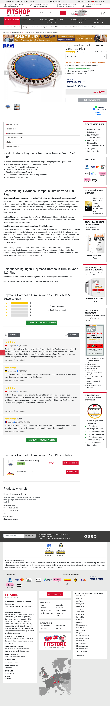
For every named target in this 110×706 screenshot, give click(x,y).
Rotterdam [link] (25, 651)
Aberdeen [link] (8, 639)
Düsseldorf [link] (22, 619)
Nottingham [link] (9, 643)
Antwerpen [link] (8, 662)
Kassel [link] (29, 624)
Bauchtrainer (80, 641)
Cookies (44, 608)
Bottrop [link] (12, 617)
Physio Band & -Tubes (25, 472)
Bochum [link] (31, 614)
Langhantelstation (82, 636)
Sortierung (14, 335)
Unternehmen (10, 1)
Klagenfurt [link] (19, 607)
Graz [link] (6, 607)
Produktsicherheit (13, 147)
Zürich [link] (23, 657)
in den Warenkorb (92, 100)
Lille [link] (6, 668)
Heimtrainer (80, 628)
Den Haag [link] (25, 649)
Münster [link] (15, 628)
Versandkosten (46, 610)
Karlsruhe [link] (23, 624)
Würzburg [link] (16, 633)
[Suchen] (63, 13)
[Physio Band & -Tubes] (10, 472)
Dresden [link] (15, 619)
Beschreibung (12, 129)
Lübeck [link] (22, 626)
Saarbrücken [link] (15, 631)
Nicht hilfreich (20, 360)
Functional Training (82, 638)
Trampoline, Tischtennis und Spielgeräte (51, 21)
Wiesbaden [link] (8, 633)
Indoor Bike (80, 617)
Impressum (18, 1)
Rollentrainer (80, 630)
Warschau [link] (8, 679)
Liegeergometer (81, 625)
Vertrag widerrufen (55, 594)
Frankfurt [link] (13, 621)
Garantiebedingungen (15, 133)
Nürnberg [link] (21, 628)
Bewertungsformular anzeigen (42, 322)
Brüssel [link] (15, 662)
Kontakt (32, 1)
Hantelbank (80, 614)
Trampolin (79, 609)
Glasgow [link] (15, 641)
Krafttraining (28, 20)
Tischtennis (80, 612)
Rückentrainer (81, 643)
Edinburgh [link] (8, 641)
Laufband (79, 601)
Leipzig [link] (17, 626)
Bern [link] (11, 657)
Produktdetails (12, 124)
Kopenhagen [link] (9, 673)
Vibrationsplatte (81, 651)
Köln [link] (12, 626)
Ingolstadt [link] (15, 624)
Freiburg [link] (19, 621)
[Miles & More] (96, 578)
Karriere (26, 1)
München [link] (8, 628)
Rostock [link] (8, 631)
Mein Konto (98, 1)
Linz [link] (25, 607)
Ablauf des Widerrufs (59, 614)
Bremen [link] (28, 617)
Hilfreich (10, 360)
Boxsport (79, 622)
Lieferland (80, 1)
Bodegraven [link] (18, 649)
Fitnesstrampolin (29, 32)
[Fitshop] (18, 13)
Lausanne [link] (16, 657)
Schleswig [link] (23, 631)
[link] (87, 167)
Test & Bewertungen (14, 138)
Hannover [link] (8, 624)
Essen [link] (7, 621)
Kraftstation (80, 606)
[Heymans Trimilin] (8, 46)
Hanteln (79, 620)
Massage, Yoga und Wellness (78, 21)
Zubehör (10, 142)
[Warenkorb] (103, 13)
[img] (84, 80)
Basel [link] (7, 657)
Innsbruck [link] (12, 607)
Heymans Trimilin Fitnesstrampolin (46, 32)
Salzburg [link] (30, 607)
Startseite (6, 32)
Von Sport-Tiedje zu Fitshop (14, 560)
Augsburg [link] (14, 614)
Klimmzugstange (82, 646)
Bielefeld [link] (25, 614)
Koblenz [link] (8, 626)
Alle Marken (80, 656)
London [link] (21, 641)
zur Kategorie (72, 472)
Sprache (89, 1)
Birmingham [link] (21, 639)
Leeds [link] (14, 639)
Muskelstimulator (82, 649)
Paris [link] (10, 668)
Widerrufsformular (47, 613)
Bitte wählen (71, 57)
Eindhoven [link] (8, 651)
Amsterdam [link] (9, 649)
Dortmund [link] (8, 619)
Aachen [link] (7, 614)
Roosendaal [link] (17, 651)
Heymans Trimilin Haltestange (28, 461)
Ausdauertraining (12, 20)
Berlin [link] (20, 614)
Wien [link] (6, 609)
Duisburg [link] (30, 619)
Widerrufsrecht (61, 610)
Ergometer (79, 599)
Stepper (79, 633)
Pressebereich (60, 625)
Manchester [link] (29, 641)
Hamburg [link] (26, 621)
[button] (8, 107)
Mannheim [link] (29, 626)
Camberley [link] (29, 639)
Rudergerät (80, 604)
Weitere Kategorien (98, 21)
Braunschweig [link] (20, 617)
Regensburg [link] (29, 628)
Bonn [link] (7, 617)
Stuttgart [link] (31, 631)
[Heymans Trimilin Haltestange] (10, 463)
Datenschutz (60, 605)
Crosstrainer (80, 596)
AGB (42, 605)
